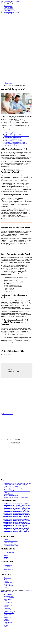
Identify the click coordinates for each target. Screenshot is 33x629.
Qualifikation (7, 614)
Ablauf (6, 581)
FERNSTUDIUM (9, 9)
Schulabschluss (8, 605)
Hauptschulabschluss (9, 611)
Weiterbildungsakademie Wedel (12, 137)
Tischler (6, 555)
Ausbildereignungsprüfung (11, 545)
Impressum (28, 590)
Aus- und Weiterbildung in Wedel (13, 139)
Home (5, 82)
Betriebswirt (7, 617)
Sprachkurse (7, 571)
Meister (6, 619)
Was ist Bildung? (8, 494)
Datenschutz (4, 591)
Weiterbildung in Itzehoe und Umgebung (16, 507)
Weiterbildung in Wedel (10, 133)
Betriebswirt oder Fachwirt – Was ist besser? (16, 497)
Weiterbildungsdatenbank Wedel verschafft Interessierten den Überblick (15, 144)
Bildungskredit (8, 582)
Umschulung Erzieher (10, 544)
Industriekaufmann (9, 552)
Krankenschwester (9, 554)
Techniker (6, 620)
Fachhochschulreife (9, 610)
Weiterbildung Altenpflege (11, 541)
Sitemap (10, 591)
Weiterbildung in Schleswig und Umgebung (16, 516)
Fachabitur (7, 608)
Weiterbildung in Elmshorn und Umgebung (16, 511)
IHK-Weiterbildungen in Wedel (12, 134)
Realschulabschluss (9, 613)
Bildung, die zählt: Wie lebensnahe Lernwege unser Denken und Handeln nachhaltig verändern (18, 483)
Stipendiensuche (8, 585)
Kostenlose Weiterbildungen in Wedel (14, 142)
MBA (5, 627)
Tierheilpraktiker (8, 569)
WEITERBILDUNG (9, 10)
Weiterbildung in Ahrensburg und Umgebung (17, 514)
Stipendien (7, 584)
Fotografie (7, 566)
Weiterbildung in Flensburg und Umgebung (16, 503)
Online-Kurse (7, 587)
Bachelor (6, 623)
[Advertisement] (16, 30)
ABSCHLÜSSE (8, 602)
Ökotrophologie (8, 542)
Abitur (6, 606)
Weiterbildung (8, 83)
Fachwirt (6, 539)
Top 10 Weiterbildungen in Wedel (13, 140)
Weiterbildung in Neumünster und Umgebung (17, 505)
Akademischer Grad (9, 622)
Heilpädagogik (8, 565)
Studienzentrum (9, 6)
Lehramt (6, 568)
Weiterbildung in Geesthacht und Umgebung (17, 508)
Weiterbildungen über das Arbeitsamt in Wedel (16, 136)
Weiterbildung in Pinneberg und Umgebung (16, 513)
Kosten (6, 579)
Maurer (6, 557)
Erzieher (6, 558)
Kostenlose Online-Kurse (11, 495)
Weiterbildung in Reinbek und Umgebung (16, 510)
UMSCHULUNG (9, 600)
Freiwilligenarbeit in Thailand (12, 486)
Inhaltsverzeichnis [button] (5, 130)
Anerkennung (7, 578)
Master (6, 625)
